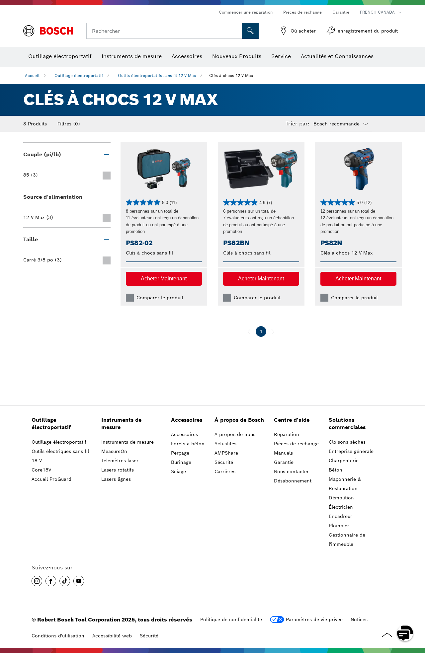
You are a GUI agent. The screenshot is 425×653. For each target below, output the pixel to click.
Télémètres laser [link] (119, 461)
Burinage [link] (181, 462)
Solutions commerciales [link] (347, 423)
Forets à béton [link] (188, 444)
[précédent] (249, 331)
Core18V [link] (41, 470)
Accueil (32, 75)
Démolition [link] (341, 498)
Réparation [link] (286, 434)
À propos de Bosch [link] (239, 419)
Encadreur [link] (340, 516)
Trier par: (297, 123)
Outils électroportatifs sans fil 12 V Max (157, 75)
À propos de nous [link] (234, 434)
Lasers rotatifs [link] (117, 470)
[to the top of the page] (415, 614)
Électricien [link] (341, 507)
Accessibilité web (112, 636)
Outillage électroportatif (78, 75)
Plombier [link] (339, 526)
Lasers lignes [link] (116, 479)
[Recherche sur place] (250, 31)
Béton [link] (335, 470)
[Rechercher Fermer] (236, 31)
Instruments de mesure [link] (121, 423)
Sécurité (149, 636)
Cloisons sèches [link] (347, 442)
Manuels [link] (283, 453)
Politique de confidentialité (231, 619)
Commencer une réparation (246, 12)
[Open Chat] (405, 633)
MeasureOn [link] (114, 451)
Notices (359, 619)
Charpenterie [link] (344, 461)
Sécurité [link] (223, 462)
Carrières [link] (224, 471)
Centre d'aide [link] (291, 419)
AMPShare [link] (226, 453)
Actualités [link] (225, 444)
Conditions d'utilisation (58, 636)
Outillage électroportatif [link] (51, 423)
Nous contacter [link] (291, 471)
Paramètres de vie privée (314, 619)
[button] (164, 279)
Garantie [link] (284, 462)
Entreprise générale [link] (351, 451)
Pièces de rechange (302, 12)
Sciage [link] (178, 471)
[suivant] (273, 331)
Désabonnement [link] (292, 481)
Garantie (340, 12)
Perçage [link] (180, 453)
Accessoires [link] (186, 419)
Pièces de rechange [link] (296, 444)
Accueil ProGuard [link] (51, 479)
